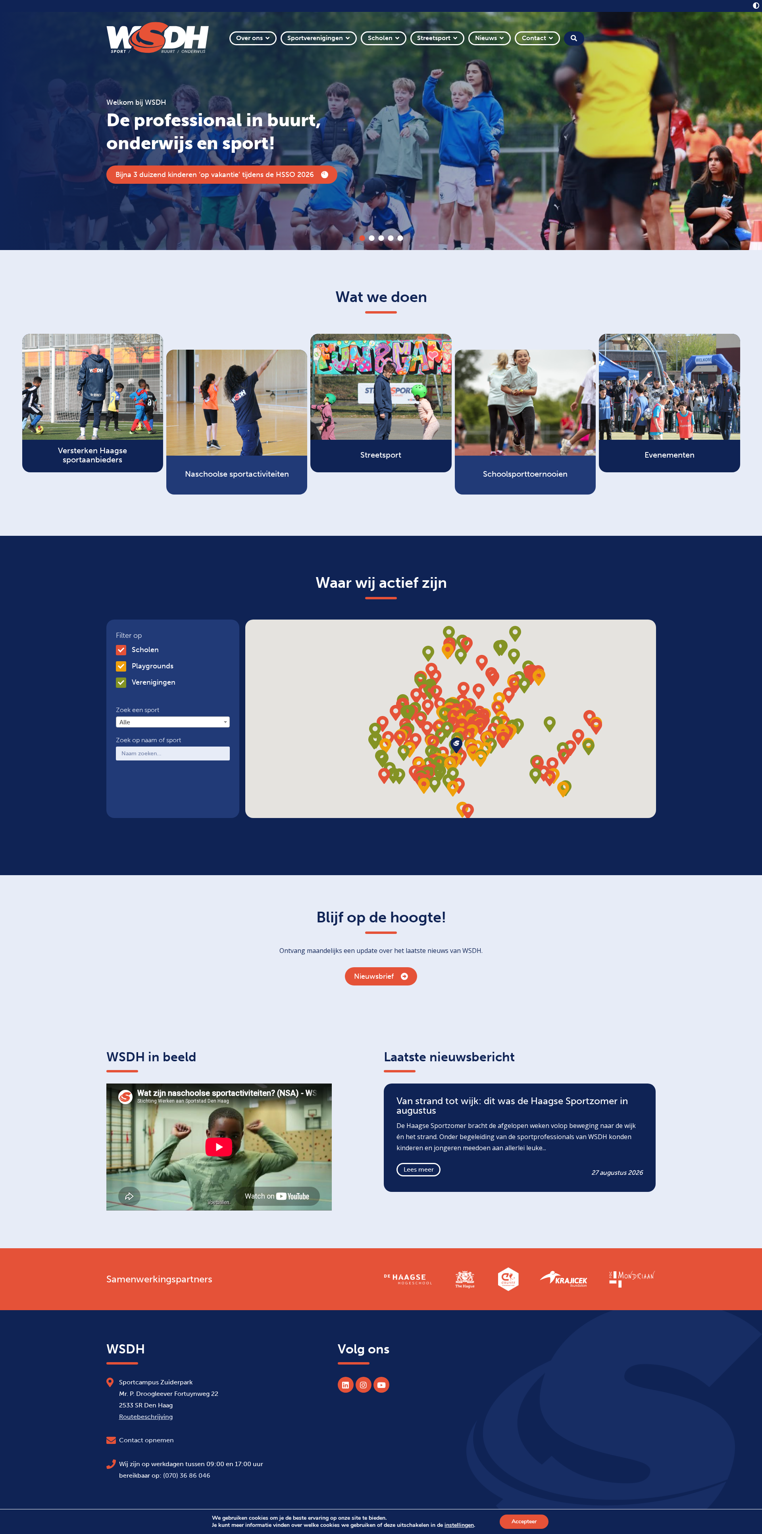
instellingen (459, 1525)
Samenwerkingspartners (159, 1279)
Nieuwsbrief (374, 976)
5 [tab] (400, 238)
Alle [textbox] (124, 722)
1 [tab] (362, 238)
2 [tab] (371, 238)
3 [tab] (381, 238)
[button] (480, 727)
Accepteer (524, 1521)
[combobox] (173, 722)
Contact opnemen (146, 1440)
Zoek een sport (137, 710)
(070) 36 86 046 (186, 1475)
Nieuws (486, 38)
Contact (534, 38)
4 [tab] (390, 238)
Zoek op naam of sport (148, 740)
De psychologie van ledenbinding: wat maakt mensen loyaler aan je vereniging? (227, 175)
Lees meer (419, 1169)
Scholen (380, 38)
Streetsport (433, 38)
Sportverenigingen (315, 38)
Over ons (249, 38)
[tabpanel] (381, 131)
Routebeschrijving (146, 1416)
